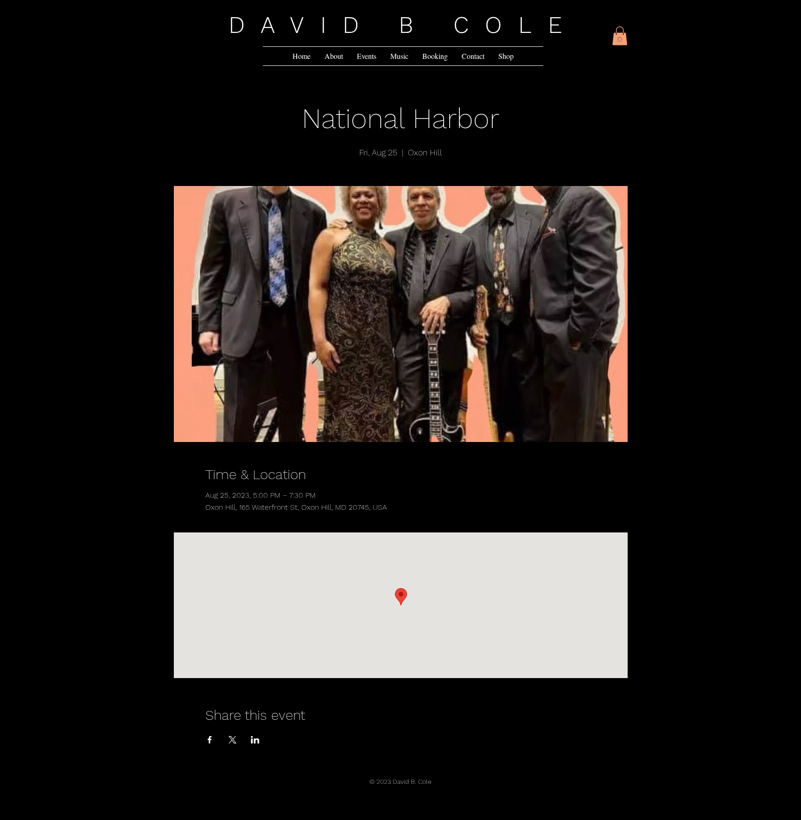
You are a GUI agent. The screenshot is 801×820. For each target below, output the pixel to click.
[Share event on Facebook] (209, 739)
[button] (620, 35)
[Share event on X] (232, 739)
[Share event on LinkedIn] (255, 739)
